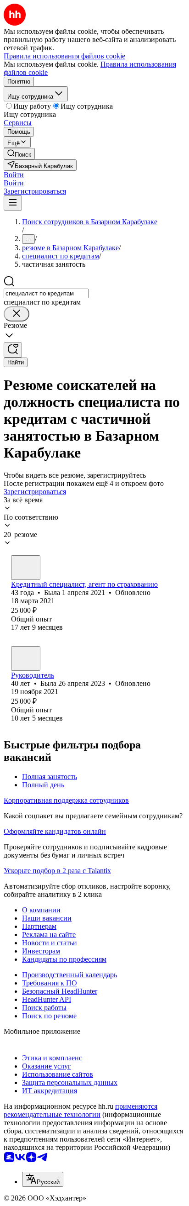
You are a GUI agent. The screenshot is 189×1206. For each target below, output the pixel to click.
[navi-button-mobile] (13, 203)
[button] (14, 175)
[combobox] (46, 293)
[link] (19, 153)
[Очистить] (16, 313)
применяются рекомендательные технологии (80, 1110)
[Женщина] (25, 567)
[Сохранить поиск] (13, 350)
